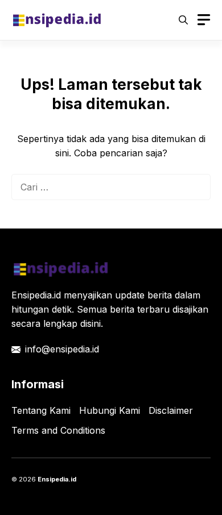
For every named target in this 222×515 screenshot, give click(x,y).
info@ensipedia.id (62, 349)
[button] (183, 20)
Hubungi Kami (109, 410)
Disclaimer (171, 410)
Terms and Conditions (58, 430)
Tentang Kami (41, 410)
